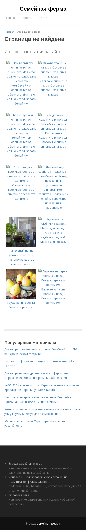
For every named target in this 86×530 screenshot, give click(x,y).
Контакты (15, 477)
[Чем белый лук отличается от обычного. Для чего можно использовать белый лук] (21, 81)
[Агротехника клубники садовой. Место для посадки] (53, 228)
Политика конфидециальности (29, 482)
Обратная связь (20, 495)
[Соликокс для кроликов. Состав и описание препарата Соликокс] (21, 180)
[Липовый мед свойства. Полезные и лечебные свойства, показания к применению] (53, 185)
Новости (26, 18)
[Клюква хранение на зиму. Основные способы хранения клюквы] (53, 76)
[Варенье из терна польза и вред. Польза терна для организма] (53, 285)
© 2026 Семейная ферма (25, 464)
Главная (10, 18)
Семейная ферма (43, 8)
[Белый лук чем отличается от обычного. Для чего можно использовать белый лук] (21, 133)
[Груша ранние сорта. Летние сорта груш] (21, 298)
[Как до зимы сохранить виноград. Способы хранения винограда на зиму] (53, 128)
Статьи (42, 18)
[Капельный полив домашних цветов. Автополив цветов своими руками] (21, 246)
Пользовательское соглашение (45, 477)
